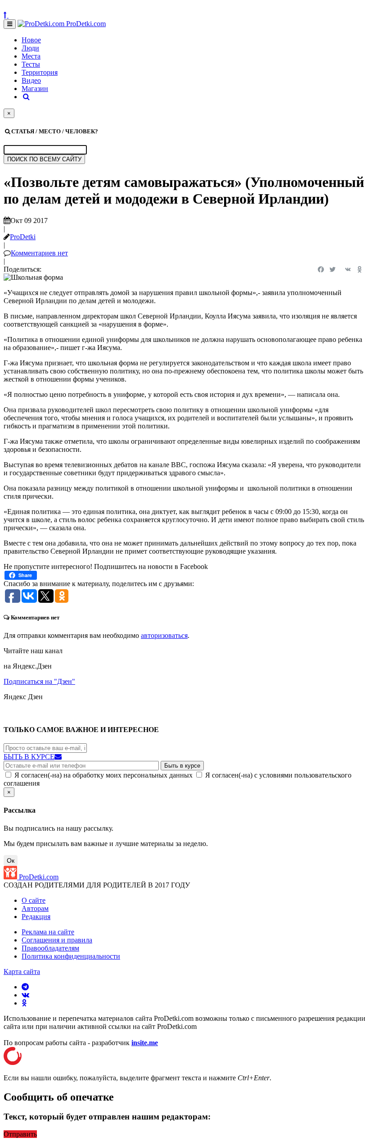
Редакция (36, 916)
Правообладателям (50, 948)
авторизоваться (164, 635)
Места (31, 56)
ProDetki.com (85, 23)
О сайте (33, 900)
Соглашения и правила (57, 940)
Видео (31, 80)
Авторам (35, 908)
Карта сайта (22, 971)
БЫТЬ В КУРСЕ (29, 756)
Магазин (35, 88)
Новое (31, 40)
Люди (30, 48)
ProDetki (23, 237)
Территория (40, 72)
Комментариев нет (39, 253)
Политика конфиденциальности (71, 956)
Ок (10, 860)
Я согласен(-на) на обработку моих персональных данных (103, 775)
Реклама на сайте (48, 932)
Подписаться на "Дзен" (39, 681)
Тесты (31, 64)
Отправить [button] (20, 1134)
